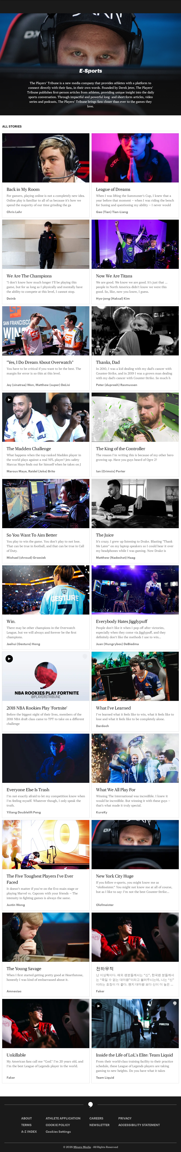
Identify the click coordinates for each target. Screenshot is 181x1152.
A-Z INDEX (29, 1131)
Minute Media (82, 1146)
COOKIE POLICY (58, 1125)
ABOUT (26, 1118)
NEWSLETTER (99, 1125)
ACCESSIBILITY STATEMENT (139, 1125)
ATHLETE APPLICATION (63, 1118)
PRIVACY (125, 1118)
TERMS (26, 1125)
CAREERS (96, 1118)
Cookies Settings (58, 1131)
